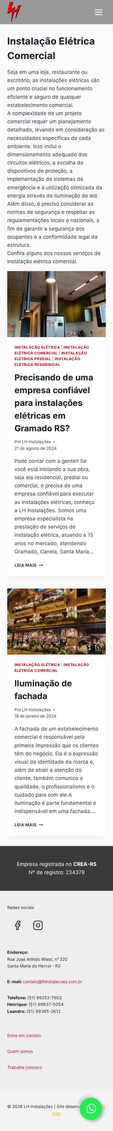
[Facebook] (17, 925)
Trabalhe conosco (24, 1067)
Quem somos (20, 1051)
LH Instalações (36, 441)
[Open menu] (98, 12)
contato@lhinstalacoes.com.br (52, 981)
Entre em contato (24, 1035)
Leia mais (28, 565)
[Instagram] (38, 925)
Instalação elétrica (37, 347)
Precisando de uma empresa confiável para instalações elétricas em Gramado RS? (53, 402)
